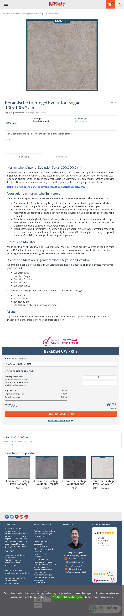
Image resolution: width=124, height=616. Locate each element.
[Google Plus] (21, 516)
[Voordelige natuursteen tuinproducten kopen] (57, 4)
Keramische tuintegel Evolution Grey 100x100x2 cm (18, 484)
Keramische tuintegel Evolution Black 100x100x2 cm (74, 484)
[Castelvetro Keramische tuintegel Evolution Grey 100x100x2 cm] (19, 467)
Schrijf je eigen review (36, 112)
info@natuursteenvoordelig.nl (18, 573)
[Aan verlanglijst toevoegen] (112, 102)
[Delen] (11, 436)
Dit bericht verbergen (67, 597)
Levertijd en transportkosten (41, 545)
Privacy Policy (40, 554)
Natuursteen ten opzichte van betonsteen (45, 565)
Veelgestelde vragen (43, 533)
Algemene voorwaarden (44, 549)
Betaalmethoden (41, 541)
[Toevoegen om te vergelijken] (115, 102)
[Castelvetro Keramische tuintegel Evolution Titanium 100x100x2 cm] (47, 467)
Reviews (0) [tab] (61, 156)
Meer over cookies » (99, 597)
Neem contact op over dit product (18, 441)
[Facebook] (7, 516)
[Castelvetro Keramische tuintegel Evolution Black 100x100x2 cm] (74, 467)
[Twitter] (12, 516)
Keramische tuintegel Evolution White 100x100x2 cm (102, 484)
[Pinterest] (17, 516)
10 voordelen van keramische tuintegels (43, 560)
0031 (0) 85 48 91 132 (13, 570)
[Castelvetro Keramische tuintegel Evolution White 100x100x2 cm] (102, 467)
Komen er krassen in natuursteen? (43, 570)
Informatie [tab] (23, 156)
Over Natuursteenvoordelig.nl (44, 529)
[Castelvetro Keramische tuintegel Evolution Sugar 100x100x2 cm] (62, 56)
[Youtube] (26, 516)
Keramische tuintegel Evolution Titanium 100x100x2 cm (46, 484)
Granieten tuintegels (43, 575)
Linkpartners (39, 582)
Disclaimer (38, 551)
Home (5, 13)
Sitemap (37, 557)
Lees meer (9, 140)
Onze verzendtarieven (59, 420)
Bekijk (18, 495)
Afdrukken (8, 444)
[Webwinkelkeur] (75, 550)
